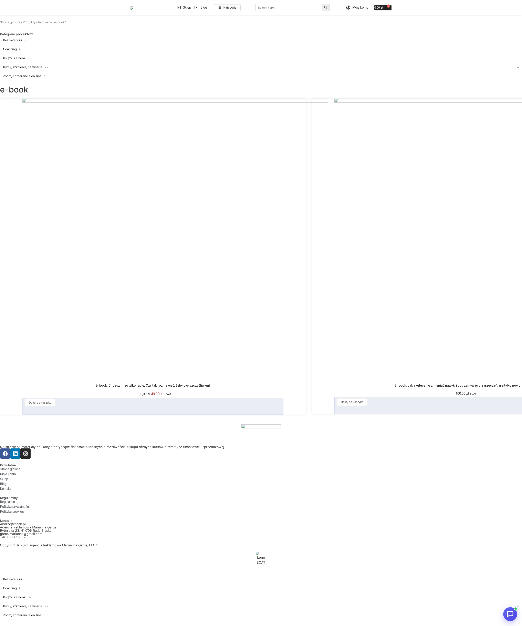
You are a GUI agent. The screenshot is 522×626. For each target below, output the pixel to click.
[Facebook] (5, 453)
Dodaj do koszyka (40, 402)
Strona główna (10, 22)
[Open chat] (510, 614)
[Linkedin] (15, 453)
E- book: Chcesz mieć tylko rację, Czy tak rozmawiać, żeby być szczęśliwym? (152, 385)
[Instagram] (25, 453)
